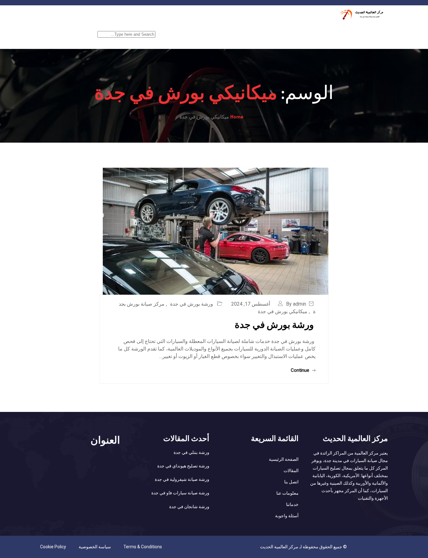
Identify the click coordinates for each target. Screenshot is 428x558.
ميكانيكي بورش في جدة (282, 311)
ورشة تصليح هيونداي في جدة (183, 465)
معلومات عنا (287, 493)
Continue (301, 370)
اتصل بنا (291, 481)
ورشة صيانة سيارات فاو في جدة (180, 492)
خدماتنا (333, 30)
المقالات (291, 470)
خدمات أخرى (301, 30)
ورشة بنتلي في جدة (191, 452)
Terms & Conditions (142, 546)
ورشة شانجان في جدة (189, 506)
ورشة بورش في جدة (192, 304)
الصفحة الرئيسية (368, 30)
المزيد (172, 30)
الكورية (242, 30)
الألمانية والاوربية (207, 30)
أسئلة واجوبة (287, 515)
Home (236, 116)
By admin (296, 304)
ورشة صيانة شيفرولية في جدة (182, 479)
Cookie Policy (53, 546)
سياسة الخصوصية (95, 546)
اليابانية (269, 30)
